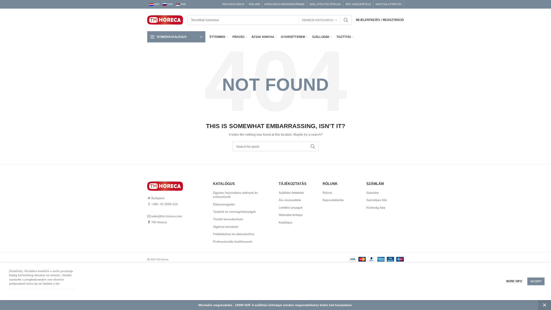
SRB (183, 4)
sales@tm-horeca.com (166, 216)
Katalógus (285, 222)
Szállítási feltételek (291, 192)
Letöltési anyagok (291, 207)
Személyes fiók (376, 200)
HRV (156, 4)
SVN (170, 4)
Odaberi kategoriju (317, 20)
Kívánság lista (375, 207)
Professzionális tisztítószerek (232, 241)
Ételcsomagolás (224, 204)
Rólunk (327, 192)
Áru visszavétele (290, 200)
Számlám (372, 192)
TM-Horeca (159, 222)
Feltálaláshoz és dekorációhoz (233, 234)
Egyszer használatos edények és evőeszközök (235, 195)
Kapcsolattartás (333, 200)
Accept (536, 281)
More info (514, 281)
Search (346, 20)
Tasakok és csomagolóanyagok (234, 211)
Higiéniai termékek (225, 226)
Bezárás (544, 305)
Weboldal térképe (291, 215)
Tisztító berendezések (228, 219)
